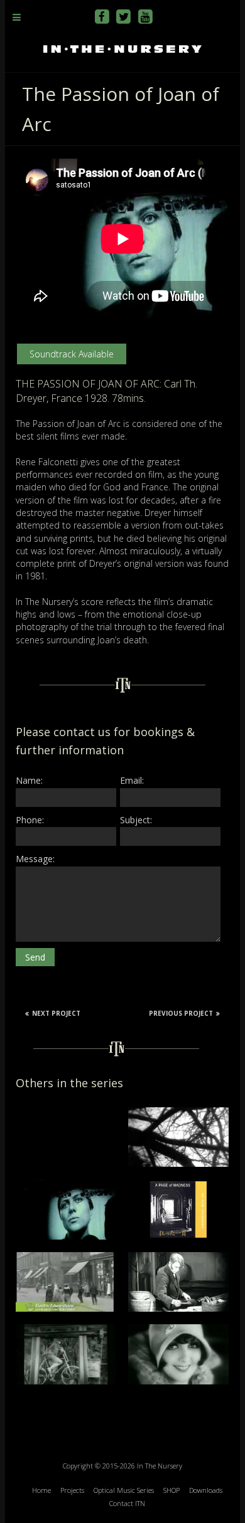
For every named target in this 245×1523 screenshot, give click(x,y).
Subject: (136, 820)
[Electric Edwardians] (66, 1258)
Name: (29, 780)
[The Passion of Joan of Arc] (66, 1185)
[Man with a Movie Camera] (66, 1330)
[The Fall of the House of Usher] (178, 1113)
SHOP (171, 1490)
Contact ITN (127, 1503)
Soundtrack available (72, 354)
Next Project (56, 1013)
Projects (72, 1490)
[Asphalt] (178, 1330)
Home (41, 1490)
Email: (132, 780)
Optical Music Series (124, 1490)
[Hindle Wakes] (178, 1258)
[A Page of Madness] (178, 1185)
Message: (35, 859)
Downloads (205, 1490)
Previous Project (181, 1013)
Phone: (30, 820)
